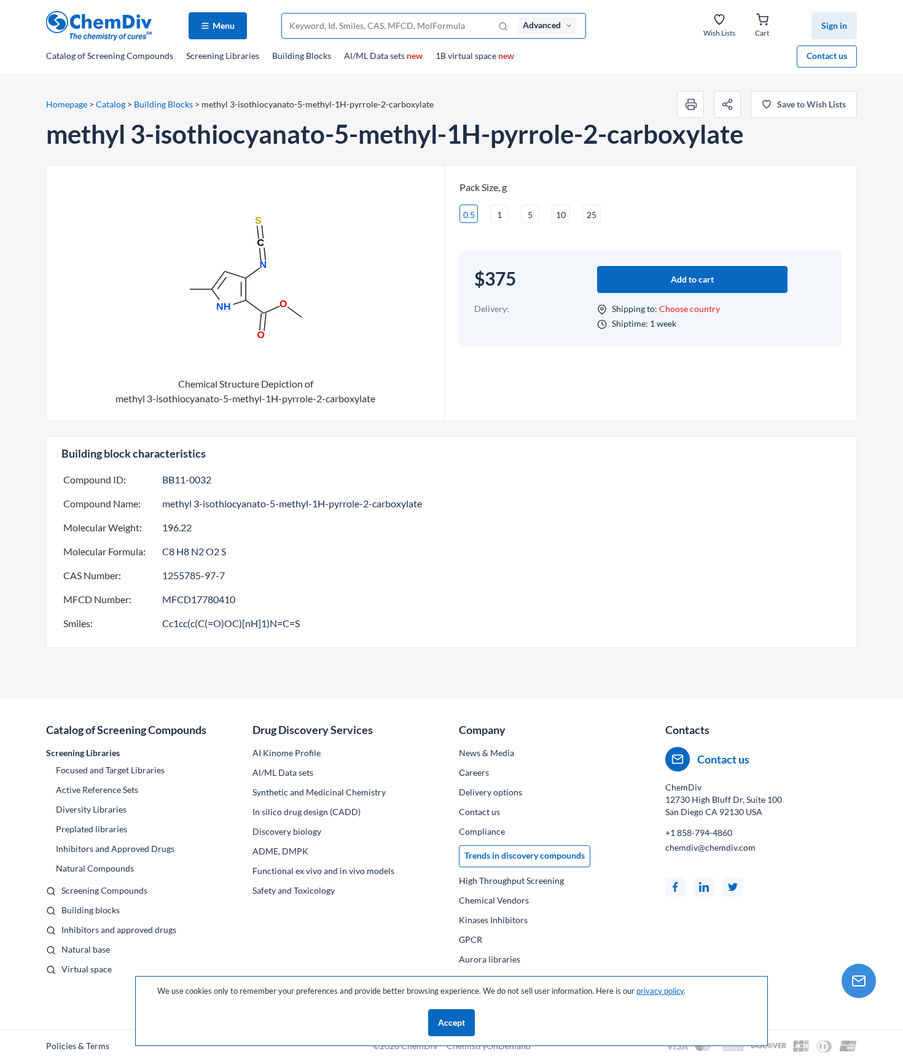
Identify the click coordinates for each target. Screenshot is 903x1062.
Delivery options (490, 792)
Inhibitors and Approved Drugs (115, 848)
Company (482, 729)
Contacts (687, 729)
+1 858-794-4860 (698, 832)
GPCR (470, 939)
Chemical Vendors (494, 900)
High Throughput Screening (511, 880)
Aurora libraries (489, 959)
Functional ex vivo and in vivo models (323, 870)
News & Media (486, 753)
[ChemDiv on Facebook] (675, 887)
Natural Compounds (95, 868)
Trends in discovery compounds (524, 855)
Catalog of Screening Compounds (126, 729)
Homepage (66, 104)
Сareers (474, 772)
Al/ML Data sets (383, 55)
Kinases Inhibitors (493, 920)
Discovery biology (286, 831)
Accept (451, 1022)
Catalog (109, 55)
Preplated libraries (91, 829)
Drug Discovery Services (312, 729)
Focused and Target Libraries (110, 770)
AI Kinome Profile (286, 753)
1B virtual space (475, 55)
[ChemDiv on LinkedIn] (704, 887)
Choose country (689, 308)
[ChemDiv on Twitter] (733, 887)
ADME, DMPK (280, 851)
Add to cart (692, 279)
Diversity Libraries (91, 809)
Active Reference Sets (97, 789)
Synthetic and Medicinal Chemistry (319, 792)
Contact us (827, 55)
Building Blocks (301, 55)
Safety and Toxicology (293, 890)
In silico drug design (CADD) (306, 811)
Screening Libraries (222, 55)
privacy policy (660, 991)
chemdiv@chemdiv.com (710, 847)
